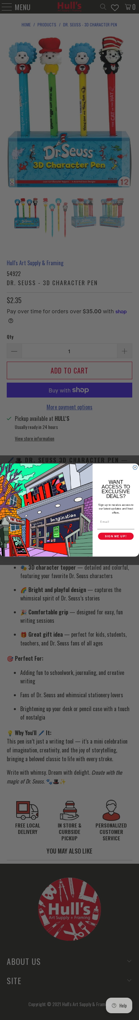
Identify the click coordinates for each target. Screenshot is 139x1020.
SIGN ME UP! (116, 536)
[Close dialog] (135, 467)
